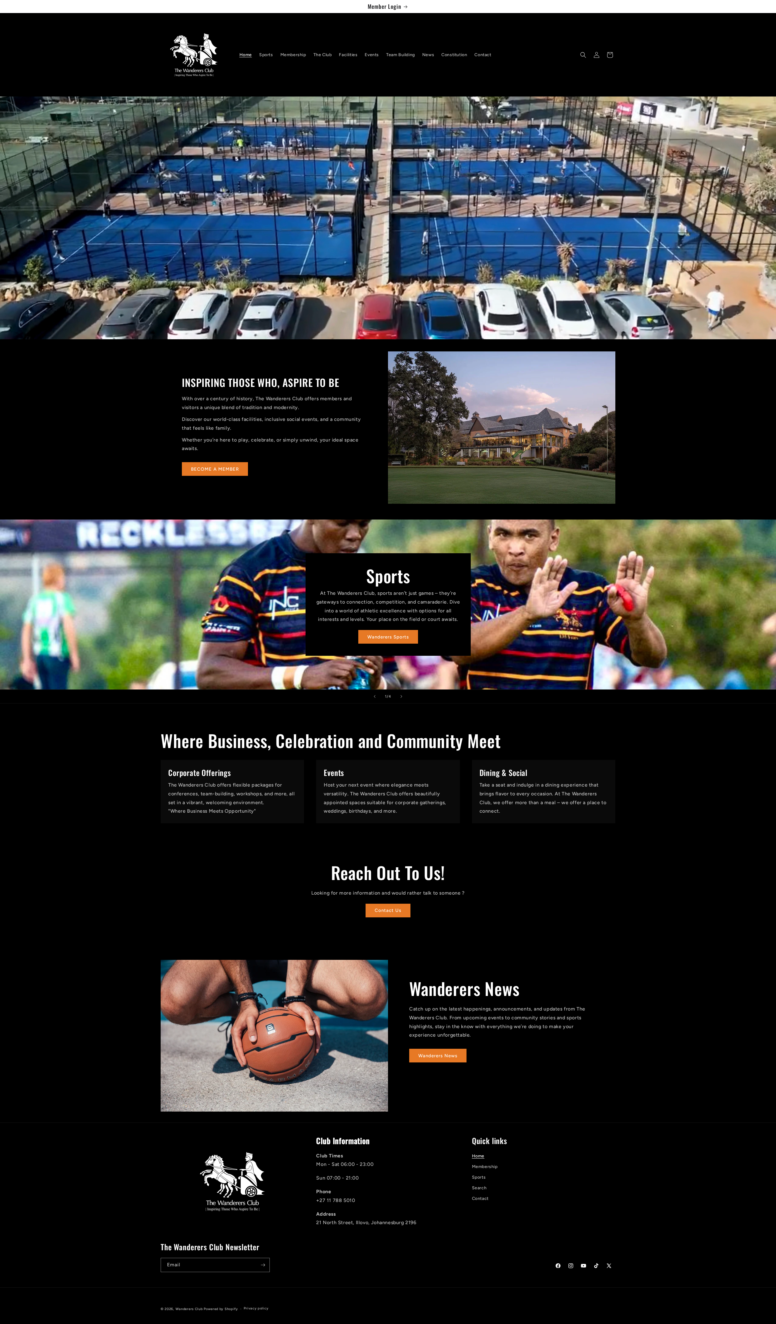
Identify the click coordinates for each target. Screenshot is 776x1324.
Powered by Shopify (221, 1309)
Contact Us (388, 910)
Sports (479, 1177)
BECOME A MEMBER (215, 469)
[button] (583, 55)
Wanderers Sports (388, 636)
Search (479, 1187)
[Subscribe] (262, 1265)
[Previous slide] (374, 696)
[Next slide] (401, 696)
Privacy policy (256, 1308)
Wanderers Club (189, 1309)
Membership (485, 1166)
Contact (480, 1198)
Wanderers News (437, 1055)
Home (478, 1156)
